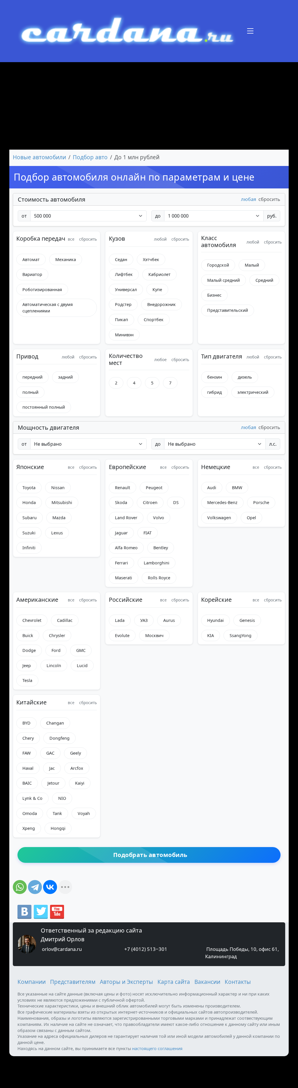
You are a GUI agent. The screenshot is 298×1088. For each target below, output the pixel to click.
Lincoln (54, 665)
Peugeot (154, 487)
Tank (57, 813)
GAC (50, 753)
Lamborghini (156, 563)
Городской (218, 265)
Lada (120, 620)
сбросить (269, 199)
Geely (75, 753)
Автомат (31, 259)
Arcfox (76, 768)
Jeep (26, 665)
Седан (121, 259)
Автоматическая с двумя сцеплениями (47, 308)
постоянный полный (43, 407)
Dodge (29, 650)
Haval (27, 768)
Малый (252, 265)
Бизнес (214, 295)
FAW (26, 753)
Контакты (238, 982)
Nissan (58, 487)
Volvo (158, 517)
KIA (210, 635)
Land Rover (126, 517)
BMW (237, 487)
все (71, 239)
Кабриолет (159, 274)
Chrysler (57, 635)
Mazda (58, 517)
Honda (29, 502)
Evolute (122, 635)
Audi (211, 487)
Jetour (53, 783)
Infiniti (29, 547)
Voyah (84, 813)
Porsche (261, 502)
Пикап (121, 319)
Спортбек (154, 319)
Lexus (57, 533)
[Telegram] (35, 887)
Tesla (27, 680)
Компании (31, 982)
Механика (65, 259)
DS (176, 502)
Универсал (126, 289)
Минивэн (124, 334)
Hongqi (58, 828)
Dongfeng (59, 738)
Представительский (227, 310)
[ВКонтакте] (50, 887)
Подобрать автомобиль (150, 855)
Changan (55, 723)
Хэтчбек (151, 259)
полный (30, 392)
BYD (26, 723)
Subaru (29, 517)
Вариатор (32, 274)
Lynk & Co (32, 798)
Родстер (123, 304)
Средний (264, 280)
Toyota (29, 487)
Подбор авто (90, 157)
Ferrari (121, 563)
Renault (122, 487)
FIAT (147, 533)
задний (65, 377)
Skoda (121, 502)
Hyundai (215, 620)
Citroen (150, 502)
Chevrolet (31, 620)
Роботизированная (42, 289)
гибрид (214, 392)
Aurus (169, 620)
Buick (27, 635)
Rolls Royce (159, 577)
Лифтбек (124, 274)
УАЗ (144, 620)
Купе (157, 289)
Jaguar (121, 533)
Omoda (29, 813)
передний (32, 377)
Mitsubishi (62, 502)
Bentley (160, 547)
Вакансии (207, 982)
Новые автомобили (39, 157)
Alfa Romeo (126, 547)
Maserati (123, 577)
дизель (245, 377)
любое (160, 359)
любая (248, 199)
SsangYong (240, 635)
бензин (214, 377)
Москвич (154, 635)
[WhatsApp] (20, 887)
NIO (62, 798)
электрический (252, 392)
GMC (81, 650)
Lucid (82, 665)
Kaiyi (79, 783)
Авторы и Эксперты (126, 982)
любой (160, 239)
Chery (28, 738)
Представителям (72, 982)
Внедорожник (161, 304)
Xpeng (28, 828)
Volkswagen (219, 517)
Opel (251, 517)
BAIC (27, 783)
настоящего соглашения (157, 1048)
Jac (52, 768)
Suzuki (29, 533)
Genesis (247, 620)
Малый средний (223, 280)
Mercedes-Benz (222, 502)
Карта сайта (173, 982)
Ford (56, 650)
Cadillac (64, 620)
